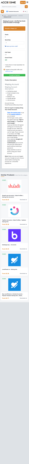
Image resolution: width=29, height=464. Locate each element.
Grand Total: (8, 57)
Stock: (7, 34)
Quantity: (8, 40)
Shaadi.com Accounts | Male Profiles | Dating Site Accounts (12, 196)
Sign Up (23, 2)
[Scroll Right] (27, 11)
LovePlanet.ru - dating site (9, 269)
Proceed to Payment (14, 75)
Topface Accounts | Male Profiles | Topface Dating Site (14, 220)
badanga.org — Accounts (9, 244)
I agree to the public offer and (13, 70)
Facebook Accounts (13, 11)
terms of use (9, 71)
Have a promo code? (12, 46)
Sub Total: (8, 52)
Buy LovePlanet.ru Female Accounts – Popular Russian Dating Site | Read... (12, 294)
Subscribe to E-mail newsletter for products (15, 65)
